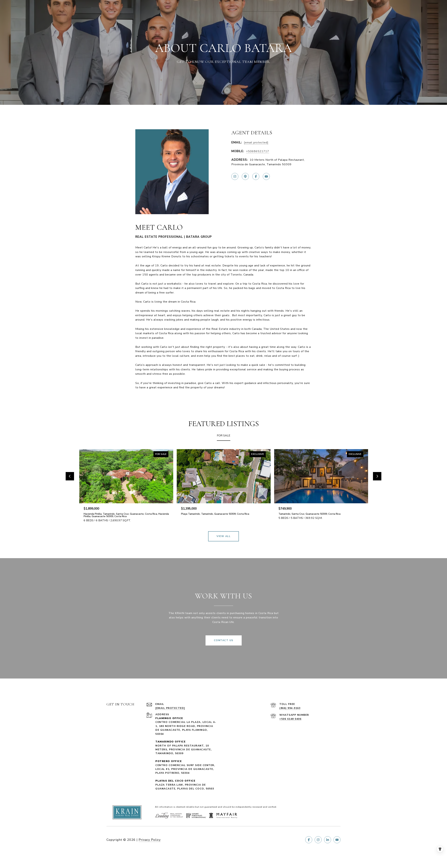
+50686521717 (257, 151)
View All (223, 536)
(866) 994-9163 (290, 708)
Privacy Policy (150, 840)
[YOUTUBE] (266, 176)
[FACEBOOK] (255, 176)
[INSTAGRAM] (234, 176)
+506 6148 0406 (290, 719)
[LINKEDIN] (327, 839)
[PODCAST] (245, 176)
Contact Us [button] (223, 640)
